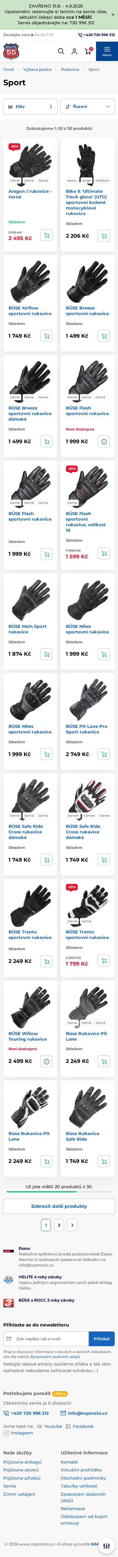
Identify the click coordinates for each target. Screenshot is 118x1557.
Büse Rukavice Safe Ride (82, 1136)
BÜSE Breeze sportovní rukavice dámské (30, 413)
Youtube (53, 1426)
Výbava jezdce (37, 69)
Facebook (83, 1426)
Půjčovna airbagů (22, 1462)
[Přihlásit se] (74, 51)
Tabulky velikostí (79, 1485)
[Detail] (46, 235)
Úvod (8, 69)
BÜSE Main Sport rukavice (28, 629)
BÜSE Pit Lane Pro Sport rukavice (87, 729)
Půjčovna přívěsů (22, 1478)
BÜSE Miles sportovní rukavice (87, 629)
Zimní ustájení (19, 1494)
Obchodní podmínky (83, 1478)
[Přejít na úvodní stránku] (11, 51)
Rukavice (70, 69)
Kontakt (69, 1462)
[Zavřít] (113, 14)
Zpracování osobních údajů (55, 1356)
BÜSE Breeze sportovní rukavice (87, 310)
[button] (61, 51)
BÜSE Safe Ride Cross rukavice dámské (26, 832)
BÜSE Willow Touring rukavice (28, 1036)
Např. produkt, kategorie (45, 62)
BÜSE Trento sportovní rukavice (30, 934)
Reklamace (73, 1508)
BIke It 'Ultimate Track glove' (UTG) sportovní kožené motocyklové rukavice (86, 202)
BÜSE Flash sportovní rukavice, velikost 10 (86, 522)
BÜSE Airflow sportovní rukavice (30, 310)
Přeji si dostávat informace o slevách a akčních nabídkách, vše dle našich (57, 1354)
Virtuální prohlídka (81, 1469)
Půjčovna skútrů (21, 1469)
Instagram (22, 1432)
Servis (9, 1485)
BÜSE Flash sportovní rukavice (87, 410)
